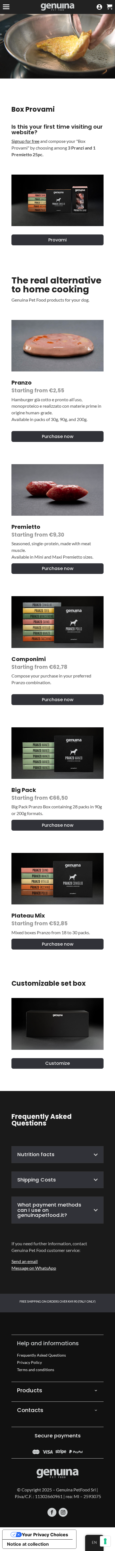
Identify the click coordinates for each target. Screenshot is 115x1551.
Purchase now (57, 436)
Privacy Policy (29, 1362)
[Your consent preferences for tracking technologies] (105, 1541)
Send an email (24, 1261)
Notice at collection (28, 1544)
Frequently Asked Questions (41, 1355)
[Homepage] (57, 7)
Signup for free (25, 141)
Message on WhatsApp (33, 1268)
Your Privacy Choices (45, 1534)
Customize (57, 1063)
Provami (57, 240)
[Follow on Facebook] (51, 1512)
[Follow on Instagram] (63, 1512)
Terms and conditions (35, 1369)
